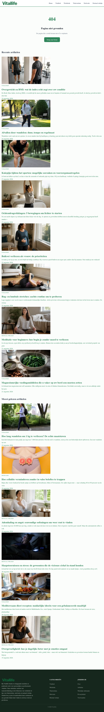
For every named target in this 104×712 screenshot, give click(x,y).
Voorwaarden (81, 698)
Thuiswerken (77, 3)
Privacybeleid (81, 694)
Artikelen (80, 687)
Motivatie (87, 3)
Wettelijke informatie (84, 691)
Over (79, 684)
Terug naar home (52, 40)
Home (51, 3)
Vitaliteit (58, 3)
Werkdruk (67, 3)
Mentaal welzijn (97, 3)
